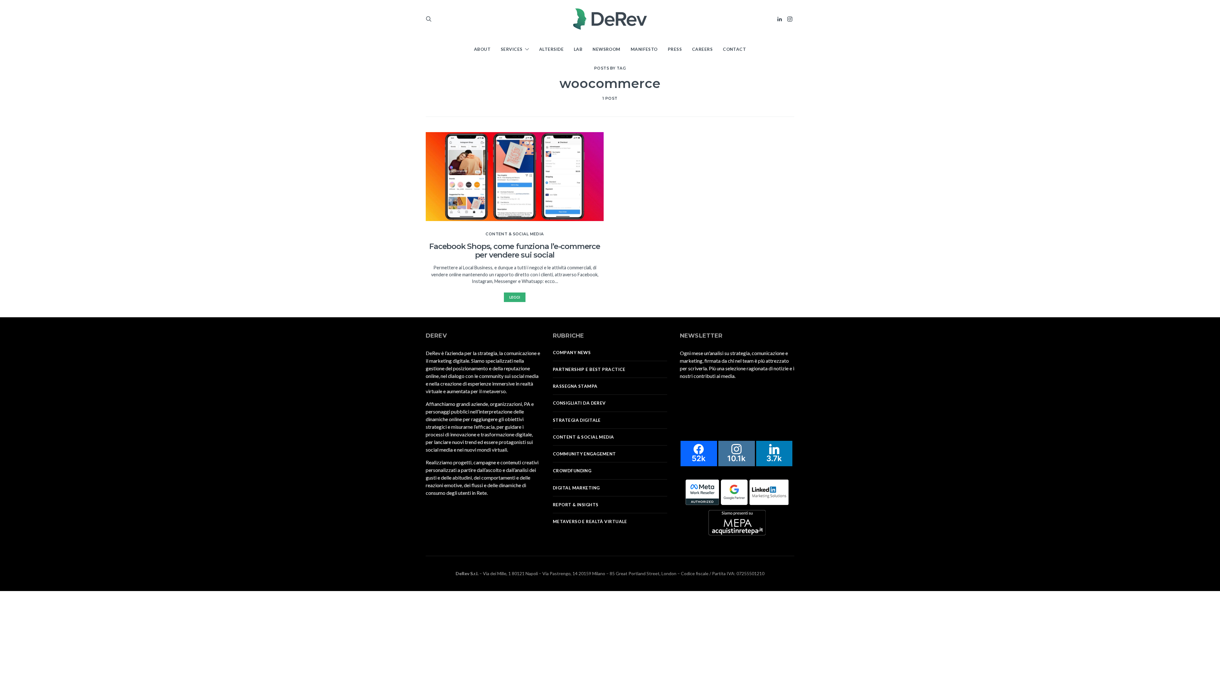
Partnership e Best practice (589, 369)
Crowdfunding (572, 470)
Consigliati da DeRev (579, 403)
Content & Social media (514, 234)
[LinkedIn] (779, 19)
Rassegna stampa (575, 386)
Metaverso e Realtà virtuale (590, 521)
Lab (578, 49)
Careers (702, 49)
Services (512, 49)
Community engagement (584, 453)
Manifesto (644, 49)
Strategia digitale (577, 420)
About (482, 49)
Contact (734, 49)
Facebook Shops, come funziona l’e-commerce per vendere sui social (514, 250)
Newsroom (606, 49)
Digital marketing (576, 487)
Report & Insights (575, 504)
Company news (572, 352)
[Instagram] (789, 19)
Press (675, 49)
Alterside (551, 49)
